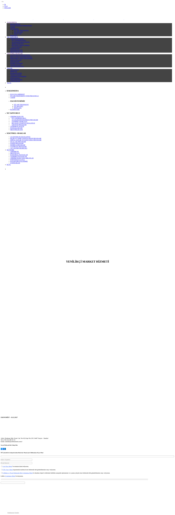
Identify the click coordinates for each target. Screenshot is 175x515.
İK (5, 4)
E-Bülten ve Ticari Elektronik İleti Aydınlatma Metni (18, 473)
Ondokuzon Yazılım (13, 512)
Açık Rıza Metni (7, 466)
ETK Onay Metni (8, 469)
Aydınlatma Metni (10, 476)
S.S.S (6, 6)
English (7, 8)
